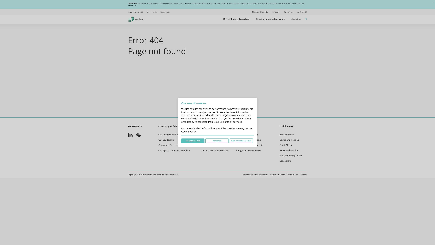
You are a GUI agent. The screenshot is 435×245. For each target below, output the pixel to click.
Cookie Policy (188, 131)
